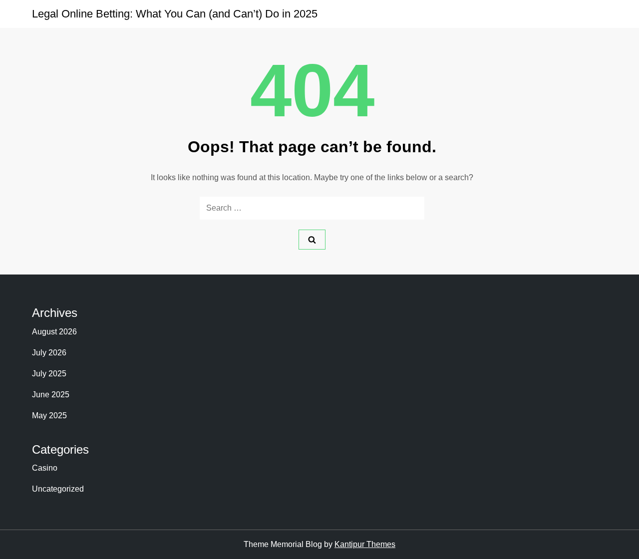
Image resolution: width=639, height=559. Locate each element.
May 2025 (49, 415)
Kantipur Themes (364, 544)
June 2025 (50, 394)
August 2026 (54, 331)
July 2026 (49, 352)
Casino (44, 468)
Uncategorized (58, 489)
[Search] (312, 240)
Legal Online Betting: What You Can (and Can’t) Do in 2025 (175, 13)
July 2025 (49, 373)
